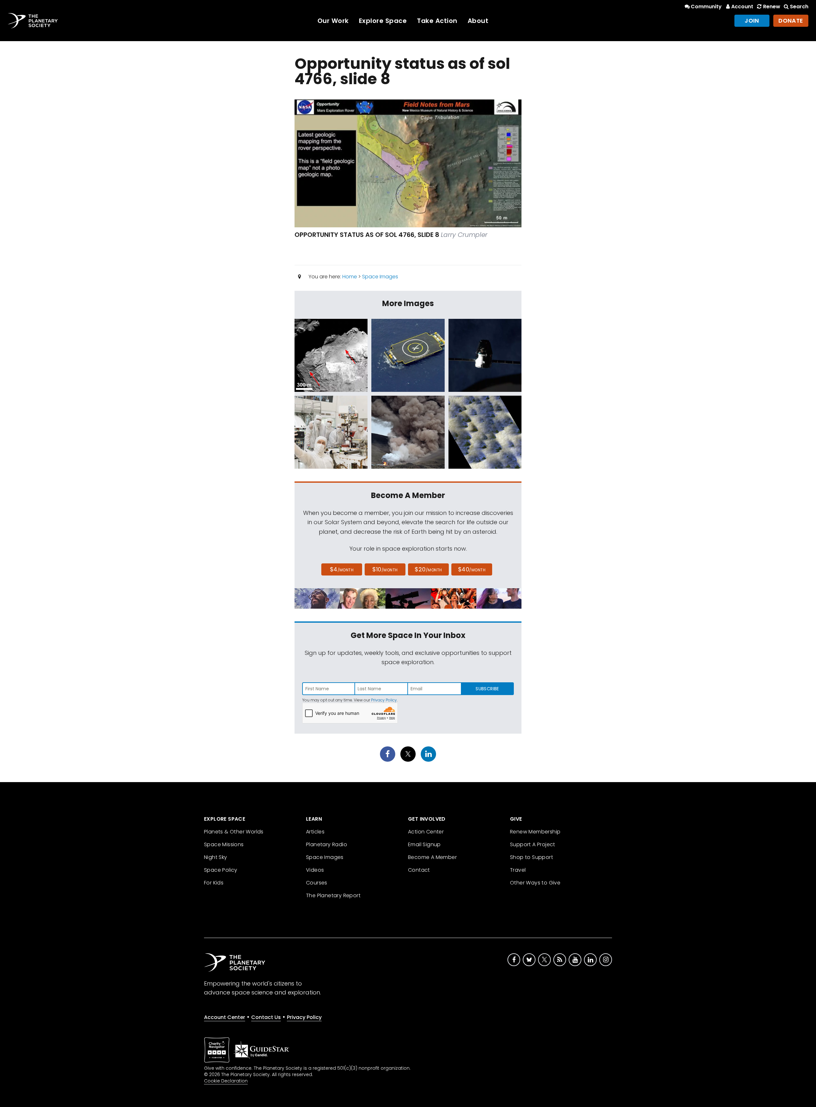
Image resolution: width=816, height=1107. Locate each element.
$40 (471, 569)
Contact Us (266, 1017)
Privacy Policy (384, 700)
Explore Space (383, 20)
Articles (315, 831)
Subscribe (487, 688)
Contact (419, 870)
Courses (316, 882)
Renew (771, 6)
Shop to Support (531, 857)
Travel (518, 870)
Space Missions (224, 844)
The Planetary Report (333, 895)
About (478, 20)
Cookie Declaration (226, 1081)
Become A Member (432, 857)
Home (349, 276)
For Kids (213, 882)
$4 (342, 569)
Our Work (333, 20)
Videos (315, 870)
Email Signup (424, 844)
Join (752, 21)
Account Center (224, 1017)
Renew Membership (535, 831)
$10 (384, 569)
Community (706, 6)
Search (799, 6)
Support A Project (532, 844)
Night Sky (215, 857)
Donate (790, 21)
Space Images (380, 276)
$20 (428, 569)
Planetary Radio (326, 844)
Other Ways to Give (535, 882)
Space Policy (220, 870)
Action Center (426, 831)
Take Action (437, 20)
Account (742, 6)
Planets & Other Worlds (234, 831)
